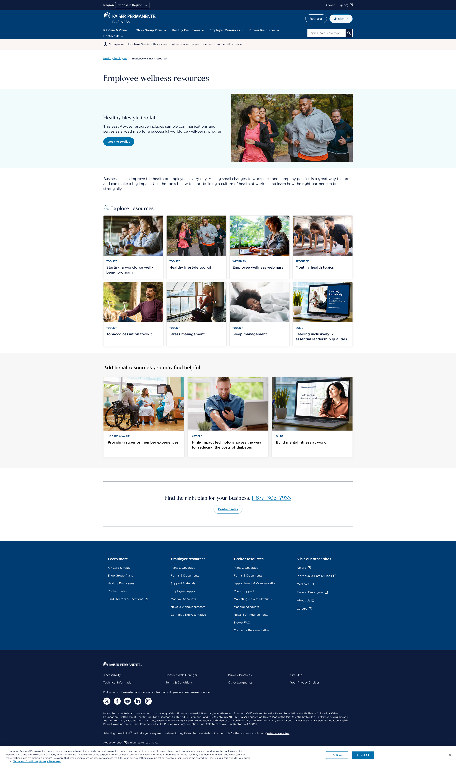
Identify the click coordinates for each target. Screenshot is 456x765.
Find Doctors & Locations (125, 599)
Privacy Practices (240, 675)
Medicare (303, 584)
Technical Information (118, 682)
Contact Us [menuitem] (111, 36)
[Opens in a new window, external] (106, 701)
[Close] (450, 755)
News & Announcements (188, 607)
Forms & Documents (185, 575)
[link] (144, 417)
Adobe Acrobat (112, 742)
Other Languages (240, 682)
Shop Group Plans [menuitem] (149, 30)
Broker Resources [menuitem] (262, 30)
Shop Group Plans (120, 575)
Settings (337, 755)
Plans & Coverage (183, 567)
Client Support (244, 591)
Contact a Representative (188, 614)
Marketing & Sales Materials (253, 599)
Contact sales (228, 509)
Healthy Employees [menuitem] (186, 30)
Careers (302, 608)
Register (316, 18)
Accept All (363, 755)
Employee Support (184, 591)
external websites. (278, 733)
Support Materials (183, 583)
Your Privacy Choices (305, 682)
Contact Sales (117, 591)
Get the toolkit (119, 141)
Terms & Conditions (179, 682)
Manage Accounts (183, 599)
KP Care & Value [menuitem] (115, 30)
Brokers (330, 5)
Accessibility (112, 675)
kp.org (344, 5)
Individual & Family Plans (314, 576)
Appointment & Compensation (255, 583)
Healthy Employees (115, 58)
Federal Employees (310, 592)
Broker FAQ (242, 622)
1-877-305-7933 (271, 497)
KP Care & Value (119, 567)
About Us (303, 600)
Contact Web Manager (181, 675)
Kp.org (301, 567)
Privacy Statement (50, 761)
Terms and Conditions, (25, 761)
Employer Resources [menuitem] (225, 30)
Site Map (296, 675)
